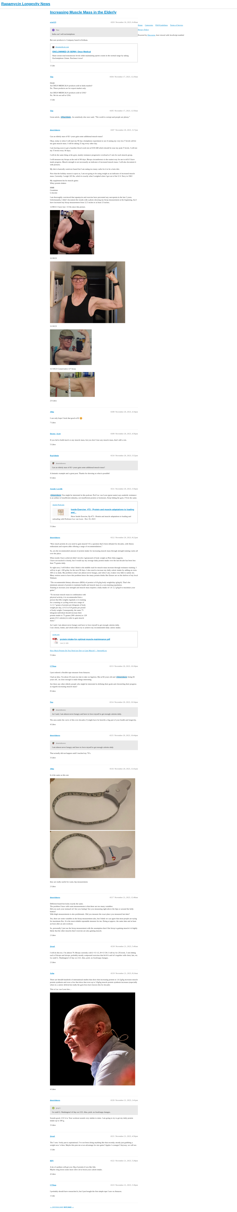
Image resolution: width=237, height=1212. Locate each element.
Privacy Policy (143, 30)
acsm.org (55, 635)
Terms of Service (176, 25)
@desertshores (55, 495)
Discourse (151, 35)
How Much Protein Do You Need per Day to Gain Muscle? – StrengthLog (78, 651)
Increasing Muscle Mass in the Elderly (83, 12)
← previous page (56, 1207)
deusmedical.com (62, 47)
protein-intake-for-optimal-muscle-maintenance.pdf (85, 639)
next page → (69, 1207)
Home (140, 25)
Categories (149, 25)
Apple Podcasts (58, 505)
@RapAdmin (66, 117)
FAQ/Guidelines (161, 25)
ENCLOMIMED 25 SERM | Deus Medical (71, 51)
